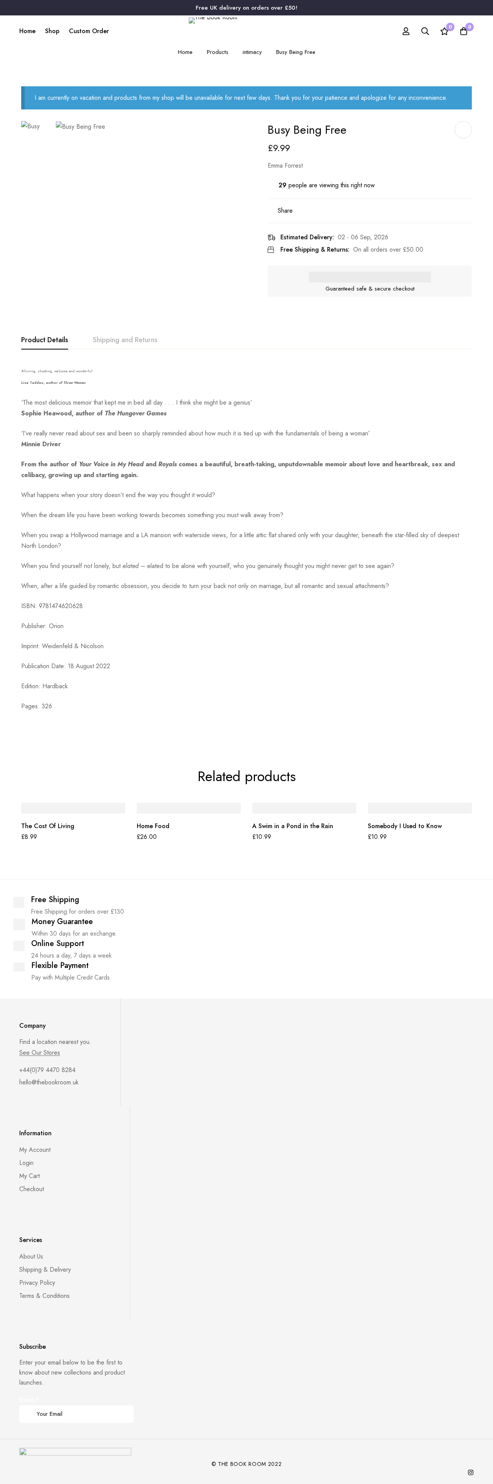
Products (217, 52)
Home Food (153, 826)
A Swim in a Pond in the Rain (292, 826)
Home (185, 52)
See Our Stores (39, 1053)
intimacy (252, 52)
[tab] (44, 340)
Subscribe (125, 1403)
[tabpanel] (246, 548)
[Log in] (406, 31)
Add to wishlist (463, 129)
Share (285, 210)
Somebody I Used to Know (405, 826)
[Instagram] (471, 1472)
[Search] (425, 31)
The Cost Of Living (47, 826)
